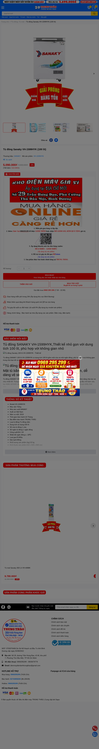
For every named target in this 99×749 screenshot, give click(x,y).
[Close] (80, 358)
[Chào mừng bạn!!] (49, 378)
